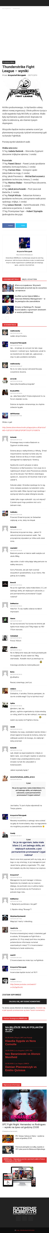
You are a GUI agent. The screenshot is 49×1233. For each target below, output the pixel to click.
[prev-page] (3, 318)
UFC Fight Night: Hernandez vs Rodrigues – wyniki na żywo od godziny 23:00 (24, 1126)
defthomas (15, 414)
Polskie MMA (16, 8)
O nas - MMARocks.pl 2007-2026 (25, 1230)
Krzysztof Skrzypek (17, 75)
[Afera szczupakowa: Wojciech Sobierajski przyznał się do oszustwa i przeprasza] (8, 288)
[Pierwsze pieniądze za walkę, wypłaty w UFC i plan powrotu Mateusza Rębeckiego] (8, 1150)
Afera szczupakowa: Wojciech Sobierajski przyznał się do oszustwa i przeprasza (31, 288)
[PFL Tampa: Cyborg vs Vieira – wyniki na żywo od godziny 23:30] (8, 1139)
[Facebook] (22, 268)
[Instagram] (24, 1218)
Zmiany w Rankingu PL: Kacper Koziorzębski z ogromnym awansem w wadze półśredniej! (30, 309)
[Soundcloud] (27, 268)
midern (13, 689)
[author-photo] (24, 248)
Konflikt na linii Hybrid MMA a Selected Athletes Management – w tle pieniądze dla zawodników (30, 298)
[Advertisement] (24, 35)
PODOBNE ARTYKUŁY (11, 279)
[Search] (46, 3)
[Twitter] (30, 1218)
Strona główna (6, 8)
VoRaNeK (14, 636)
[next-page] (7, 318)
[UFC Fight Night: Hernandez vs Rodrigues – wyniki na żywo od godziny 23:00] (24, 1106)
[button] (4, 3)
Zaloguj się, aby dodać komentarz (24, 1001)
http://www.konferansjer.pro (24, 255)
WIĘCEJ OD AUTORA (29, 279)
